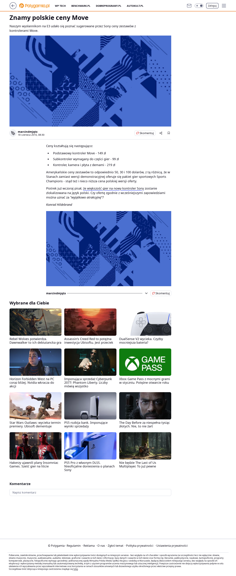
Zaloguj (212, 5)
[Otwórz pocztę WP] (189, 5)
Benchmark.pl (80, 5)
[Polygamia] (37, 6)
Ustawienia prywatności (171, 546)
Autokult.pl (135, 5)
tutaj (75, 569)
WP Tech (60, 5)
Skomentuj (147, 133)
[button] (199, 6)
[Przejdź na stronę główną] (13, 8)
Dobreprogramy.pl (108, 5)
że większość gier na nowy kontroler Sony (113, 188)
